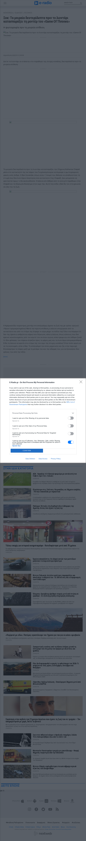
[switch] (71, 418)
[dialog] (43, 420)
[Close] (82, 382)
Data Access (43, 459)
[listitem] (43, 413)
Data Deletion (30, 459)
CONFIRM (27, 450)
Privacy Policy (56, 459)
